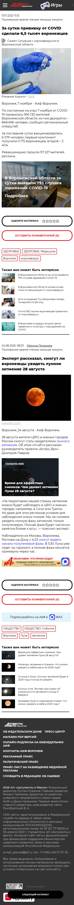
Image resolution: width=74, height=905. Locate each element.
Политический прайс (21, 762)
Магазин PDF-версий (19, 737)
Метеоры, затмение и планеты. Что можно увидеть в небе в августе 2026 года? (43, 666)
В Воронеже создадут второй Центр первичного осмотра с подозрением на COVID (41, 326)
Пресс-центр (55, 731)
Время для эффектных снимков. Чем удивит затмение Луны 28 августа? (39, 654)
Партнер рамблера (36, 886)
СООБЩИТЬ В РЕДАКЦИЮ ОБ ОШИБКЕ (31, 776)
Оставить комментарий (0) (37, 235)
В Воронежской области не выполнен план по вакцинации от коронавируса (40, 288)
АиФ (31, 96)
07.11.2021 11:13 (10, 15)
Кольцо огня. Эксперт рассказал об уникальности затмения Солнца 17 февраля (39, 691)
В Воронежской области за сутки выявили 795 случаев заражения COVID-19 (33, 183)
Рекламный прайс (18, 756)
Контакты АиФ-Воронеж (23, 751)
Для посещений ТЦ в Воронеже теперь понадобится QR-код (41, 301)
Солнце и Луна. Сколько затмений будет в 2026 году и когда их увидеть (43, 678)
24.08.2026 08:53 (13, 345)
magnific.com (11, 423)
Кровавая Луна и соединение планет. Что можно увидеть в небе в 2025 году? (42, 702)
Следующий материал (35, 894)
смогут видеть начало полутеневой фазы (31, 541)
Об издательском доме (22, 731)
